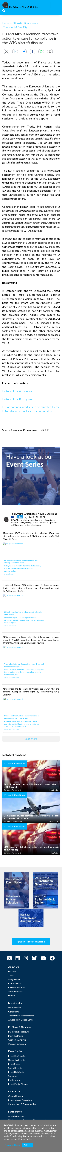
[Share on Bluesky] (23, 51)
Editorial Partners (16, 987)
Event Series (14, 1064)
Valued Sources (15, 991)
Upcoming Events (16, 1060)
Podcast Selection (17, 1044)
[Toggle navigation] (55, 5)
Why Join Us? (14, 1007)
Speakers (12, 1076)
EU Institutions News (18, 1031)
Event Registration (17, 1056)
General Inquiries (16, 1096)
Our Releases (14, 983)
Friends (11, 995)
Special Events (15, 1068)
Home (5, 23)
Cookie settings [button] (12, 1145)
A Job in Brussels (16, 1116)
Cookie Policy (25, 1139)
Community (13, 1011)
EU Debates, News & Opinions (24, 7)
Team (11, 975)
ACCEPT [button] (28, 1145)
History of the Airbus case (17, 391)
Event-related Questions (20, 1100)
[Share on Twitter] (6, 51)
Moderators (14, 1080)
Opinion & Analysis (17, 1039)
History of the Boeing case (17, 399)
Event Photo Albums (18, 1084)
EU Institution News (24, 23)
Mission (12, 971)
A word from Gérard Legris (20, 1019)
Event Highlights (16, 1072)
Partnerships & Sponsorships (22, 1104)
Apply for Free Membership (31, 941)
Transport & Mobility (15, 27)
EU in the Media (15, 1035)
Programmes (14, 979)
